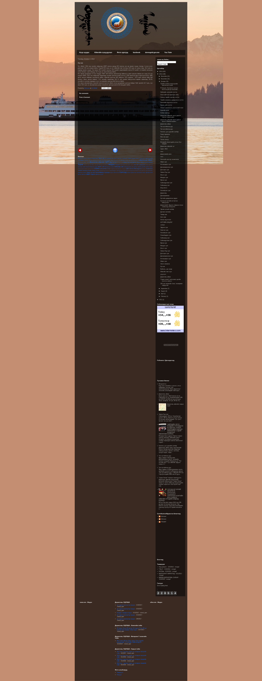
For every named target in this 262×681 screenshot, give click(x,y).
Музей (106, 164)
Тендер (143, 168)
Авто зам (163, 217)
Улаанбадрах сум (113, 170)
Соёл (92, 168)
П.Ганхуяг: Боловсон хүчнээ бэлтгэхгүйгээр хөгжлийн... (169, 88)
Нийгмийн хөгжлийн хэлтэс (127, 164)
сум (127, 168)
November (164, 79)
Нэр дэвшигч (163, 567)
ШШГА (88, 174)
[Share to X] (106, 88)
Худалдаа (107, 172)
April (162, 293)
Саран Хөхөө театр (86, 168)
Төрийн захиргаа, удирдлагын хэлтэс (172, 100)
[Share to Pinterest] (110, 88)
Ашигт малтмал (118, 158)
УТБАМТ (163, 522)
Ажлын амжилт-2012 (93, 158)
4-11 (82, 158)
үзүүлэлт (163, 274)
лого (90, 164)
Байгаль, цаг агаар (166, 269)
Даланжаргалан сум (134, 160)
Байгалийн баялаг (127, 158)
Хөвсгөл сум (144, 170)
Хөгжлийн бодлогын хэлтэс (168, 102)
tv (86, 158)
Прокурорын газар (109, 166)
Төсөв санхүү (91, 170)
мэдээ (111, 164)
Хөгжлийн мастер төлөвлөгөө (169, 159)
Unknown (163, 516)
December (164, 76)
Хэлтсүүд (122, 172)
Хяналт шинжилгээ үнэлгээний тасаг (136, 172)
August (163, 291)
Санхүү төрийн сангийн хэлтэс (141, 166)
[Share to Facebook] (108, 88)
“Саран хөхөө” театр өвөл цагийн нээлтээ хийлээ (170, 280)
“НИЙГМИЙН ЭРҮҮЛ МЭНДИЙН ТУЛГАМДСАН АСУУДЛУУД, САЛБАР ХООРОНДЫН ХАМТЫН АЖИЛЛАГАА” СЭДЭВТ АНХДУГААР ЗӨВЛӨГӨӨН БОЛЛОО (171, 429)
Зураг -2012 (164, 149)
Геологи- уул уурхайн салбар (121, 160)
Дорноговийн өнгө (165, 154)
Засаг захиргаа (165, 264)
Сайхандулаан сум (128, 166)
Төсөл (97, 170)
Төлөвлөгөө (149, 168)
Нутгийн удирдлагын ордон (168, 198)
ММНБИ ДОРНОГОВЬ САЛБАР (168, 577)
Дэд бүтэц (113, 162)
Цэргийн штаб (149, 172)
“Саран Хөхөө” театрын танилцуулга (170, 477)
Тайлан (131, 168)
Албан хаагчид (165, 113)
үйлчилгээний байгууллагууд (125, 170)
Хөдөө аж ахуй (90, 172)
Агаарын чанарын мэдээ (124, 612)
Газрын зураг (110, 160)
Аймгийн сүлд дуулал (103, 52)
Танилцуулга (137, 168)
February (164, 296)
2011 (161, 299)
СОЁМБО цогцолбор (100, 168)
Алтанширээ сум (109, 158)
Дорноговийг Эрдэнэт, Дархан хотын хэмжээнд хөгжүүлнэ (171, 205)
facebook (136, 52)
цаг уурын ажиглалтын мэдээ (126, 605)
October (163, 81)
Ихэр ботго (163, 188)
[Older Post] (150, 150)
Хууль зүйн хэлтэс (114, 172)
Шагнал (80, 174)
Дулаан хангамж (165, 212)
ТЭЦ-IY (161, 569)
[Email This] (102, 88)
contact (162, 225)
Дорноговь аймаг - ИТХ (83, 162)
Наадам (117, 164)
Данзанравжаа (164, 195)
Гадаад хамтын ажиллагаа (91, 160)
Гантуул (119, 674)
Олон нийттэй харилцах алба (169, 94)
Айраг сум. (163, 261)
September (164, 288)
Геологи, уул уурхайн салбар (169, 131)
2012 (161, 74)
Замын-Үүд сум (127, 162)
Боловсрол (81, 160)
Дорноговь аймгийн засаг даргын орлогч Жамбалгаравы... (170, 120)
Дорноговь (163, 193)
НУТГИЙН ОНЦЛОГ (166, 222)
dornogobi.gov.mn (152, 52)
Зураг (81, 164)
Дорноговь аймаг (145, 160)
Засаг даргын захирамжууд (145, 162)
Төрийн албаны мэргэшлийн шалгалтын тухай (169, 84)
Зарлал (134, 162)
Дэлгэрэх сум (119, 162)
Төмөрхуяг (120, 672)
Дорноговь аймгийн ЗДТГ (99, 162)
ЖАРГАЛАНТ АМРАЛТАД (167, 573)
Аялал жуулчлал (165, 219)
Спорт (109, 168)
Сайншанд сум (118, 166)
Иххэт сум (86, 164)
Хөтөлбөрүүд (99, 172)
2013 (79, 158)
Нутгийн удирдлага (139, 164)
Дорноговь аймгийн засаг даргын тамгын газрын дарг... (170, 116)
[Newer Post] (80, 150)
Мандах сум (102, 164)
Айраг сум (101, 158)
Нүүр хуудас (84, 52)
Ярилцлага (100, 174)
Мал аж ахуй (95, 164)
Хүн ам (162, 266)
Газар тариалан (102, 160)
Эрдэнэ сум (94, 174)
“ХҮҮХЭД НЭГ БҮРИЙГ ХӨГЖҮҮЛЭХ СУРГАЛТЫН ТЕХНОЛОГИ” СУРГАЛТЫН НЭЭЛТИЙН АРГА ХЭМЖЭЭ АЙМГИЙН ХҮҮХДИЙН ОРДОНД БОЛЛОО (171, 495)
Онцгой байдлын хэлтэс (92, 166)
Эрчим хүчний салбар (167, 209)
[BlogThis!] (104, 88)
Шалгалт (84, 174)
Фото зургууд (122, 52)
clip (85, 158)
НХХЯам (161, 571)
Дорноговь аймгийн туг (167, 146)
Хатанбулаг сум (137, 170)
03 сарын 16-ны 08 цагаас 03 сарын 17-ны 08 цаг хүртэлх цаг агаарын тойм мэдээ (132, 629)
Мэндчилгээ (162, 384)
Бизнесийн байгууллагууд (145, 158)
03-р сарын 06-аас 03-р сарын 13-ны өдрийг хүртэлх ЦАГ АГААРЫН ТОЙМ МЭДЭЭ (130, 641)
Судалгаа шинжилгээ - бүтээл (118, 168)
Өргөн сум (101, 166)
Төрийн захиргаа (83, 170)
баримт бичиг (135, 158)
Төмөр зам (163, 214)
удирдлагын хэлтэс (104, 170)
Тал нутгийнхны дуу (166, 126)
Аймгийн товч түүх (166, 271)
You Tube (168, 52)
